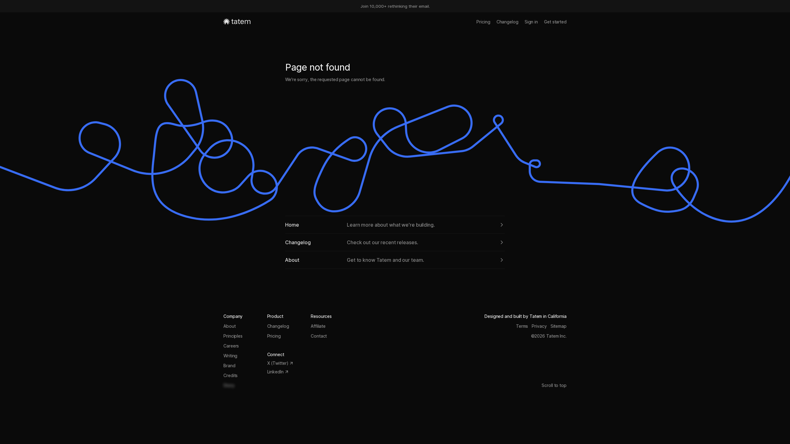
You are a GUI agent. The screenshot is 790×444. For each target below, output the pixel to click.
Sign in (531, 21)
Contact (319, 336)
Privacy (539, 326)
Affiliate (318, 326)
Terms (522, 326)
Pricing (483, 21)
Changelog (507, 21)
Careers (231, 345)
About (229, 326)
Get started (555, 21)
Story (229, 385)
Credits (230, 375)
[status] (395, 6)
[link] (395, 225)
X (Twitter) (278, 363)
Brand (229, 365)
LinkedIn (275, 371)
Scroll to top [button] (554, 385)
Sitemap (559, 326)
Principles (233, 336)
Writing (230, 355)
